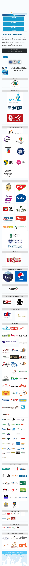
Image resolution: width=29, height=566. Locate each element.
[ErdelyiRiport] (8, 513)
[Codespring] (4, 429)
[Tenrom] (23, 407)
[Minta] (4, 527)
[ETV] (23, 483)
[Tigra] (14, 357)
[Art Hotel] (23, 545)
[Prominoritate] (15, 246)
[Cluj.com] (6, 504)
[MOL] (21, 187)
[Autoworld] (8, 424)
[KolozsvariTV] (14, 483)
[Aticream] (7, 314)
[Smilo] (6, 407)
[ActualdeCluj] (18, 513)
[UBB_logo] (15, 241)
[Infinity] (18, 452)
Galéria (13, 20)
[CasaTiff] (23, 424)
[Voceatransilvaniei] (23, 497)
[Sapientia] (15, 234)
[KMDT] (18, 527)
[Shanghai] (6, 392)
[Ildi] (4, 434)
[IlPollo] (23, 385)
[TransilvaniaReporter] (14, 497)
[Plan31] (18, 438)
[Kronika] (23, 475)
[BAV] (15, 117)
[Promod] (6, 335)
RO (11, 12)
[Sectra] (14, 400)
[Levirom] (6, 414)
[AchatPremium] (23, 538)
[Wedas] (21, 218)
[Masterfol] (23, 378)
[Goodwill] (9, 341)
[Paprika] (14, 468)
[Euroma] (13, 429)
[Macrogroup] (13, 434)
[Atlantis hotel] (14, 538)
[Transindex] (6, 483)
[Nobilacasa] (8, 227)
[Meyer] (18, 434)
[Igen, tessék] (23, 490)
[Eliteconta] (23, 328)
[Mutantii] (4, 438)
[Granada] (14, 545)
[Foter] (6, 475)
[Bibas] (23, 357)
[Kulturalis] (21, 151)
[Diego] (14, 328)
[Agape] (6, 350)
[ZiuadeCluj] (4, 518)
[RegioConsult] (8, 443)
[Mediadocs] (23, 343)
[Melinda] (8, 217)
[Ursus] (13, 259)
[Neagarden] (8, 438)
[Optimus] (13, 438)
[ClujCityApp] (14, 504)
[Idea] (23, 335)
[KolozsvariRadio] (23, 468)
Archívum (13, 27)
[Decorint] (6, 385)
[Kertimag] (8, 434)
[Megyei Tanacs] (8, 162)
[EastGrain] (23, 448)
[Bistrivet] (6, 378)
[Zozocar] (13, 448)
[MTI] (6, 490)
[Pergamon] (6, 400)
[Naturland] (21, 208)
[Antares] (4, 424)
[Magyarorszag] (13, 288)
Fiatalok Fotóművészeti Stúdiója (12, 34)
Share (6, 57)
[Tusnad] (8, 276)
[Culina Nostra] (8, 448)
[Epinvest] (14, 350)
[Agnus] (14, 490)
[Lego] (8, 208)
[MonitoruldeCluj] (13, 513)
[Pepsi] (21, 276)
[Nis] (14, 364)
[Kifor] (13, 527)
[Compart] (4, 457)
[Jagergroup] (23, 350)
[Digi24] (6, 496)
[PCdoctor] (7, 302)
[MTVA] (7, 139)
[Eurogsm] (21, 198)
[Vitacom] (23, 434)
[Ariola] (18, 419)
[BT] (8, 187)
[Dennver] (8, 429)
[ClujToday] (23, 513)
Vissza (22, 556)
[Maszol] (14, 475)
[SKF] (18, 443)
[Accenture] (14, 385)
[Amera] (14, 335)
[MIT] (8, 527)
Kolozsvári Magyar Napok (14, 15)
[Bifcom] (13, 424)
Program (14, 17)
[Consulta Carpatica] (8, 452)
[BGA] (21, 140)
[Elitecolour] (4, 448)
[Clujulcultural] (13, 518)
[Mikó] (14, 371)
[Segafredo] (6, 364)
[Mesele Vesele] (8, 419)
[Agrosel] (23, 452)
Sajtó (13, 25)
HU (8, 12)
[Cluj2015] (21, 162)
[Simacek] (23, 400)
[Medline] (14, 392)
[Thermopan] (23, 443)
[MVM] (15, 97)
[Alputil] (13, 419)
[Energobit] (15, 107)
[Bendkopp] (23, 371)
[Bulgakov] (19, 302)
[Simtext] (13, 443)
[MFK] (6, 327)
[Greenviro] (18, 429)
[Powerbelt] (21, 227)
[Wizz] (8, 198)
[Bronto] (18, 424)
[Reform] (4, 443)
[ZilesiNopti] (8, 518)
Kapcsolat (13, 30)
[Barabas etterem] (6, 545)
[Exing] (14, 378)
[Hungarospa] (6, 538)
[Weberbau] (23, 364)
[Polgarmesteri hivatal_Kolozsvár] (8, 150)
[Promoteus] (23, 438)
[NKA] (15, 131)
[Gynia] (23, 429)
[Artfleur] (23, 419)
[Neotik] (23, 392)
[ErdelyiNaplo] (4, 513)
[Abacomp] (4, 419)
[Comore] (21, 315)
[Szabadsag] (6, 468)
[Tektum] (14, 407)
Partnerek (13, 22)
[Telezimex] (18, 448)
